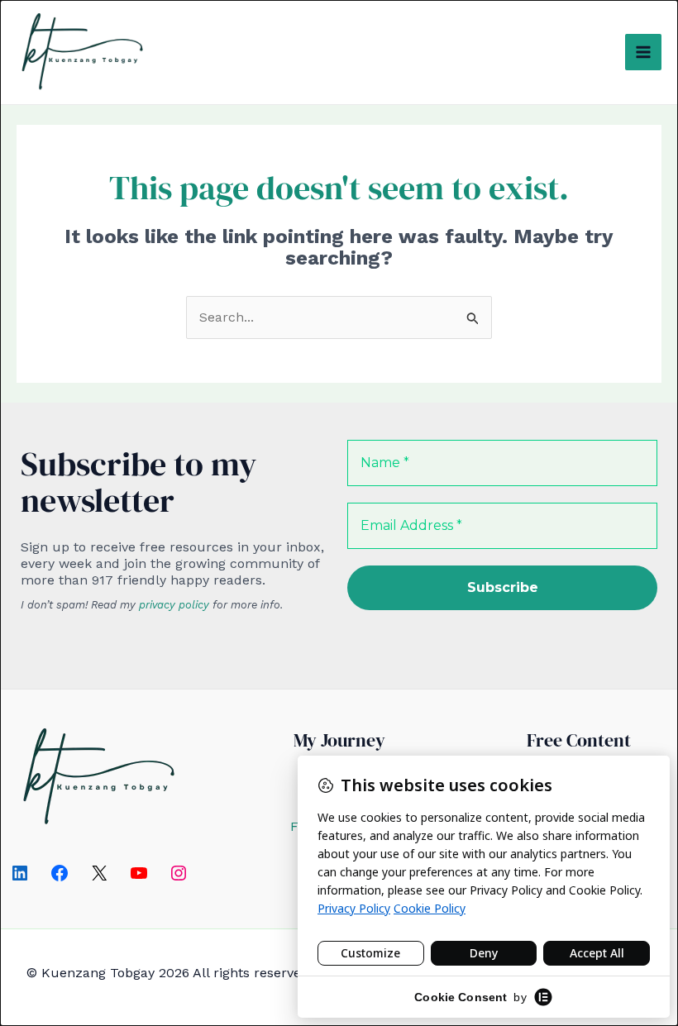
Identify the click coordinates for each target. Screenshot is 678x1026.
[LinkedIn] (20, 873)
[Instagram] (179, 873)
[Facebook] (59, 873)
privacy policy (174, 605)
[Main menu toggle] (643, 52)
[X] (99, 873)
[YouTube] (139, 873)
